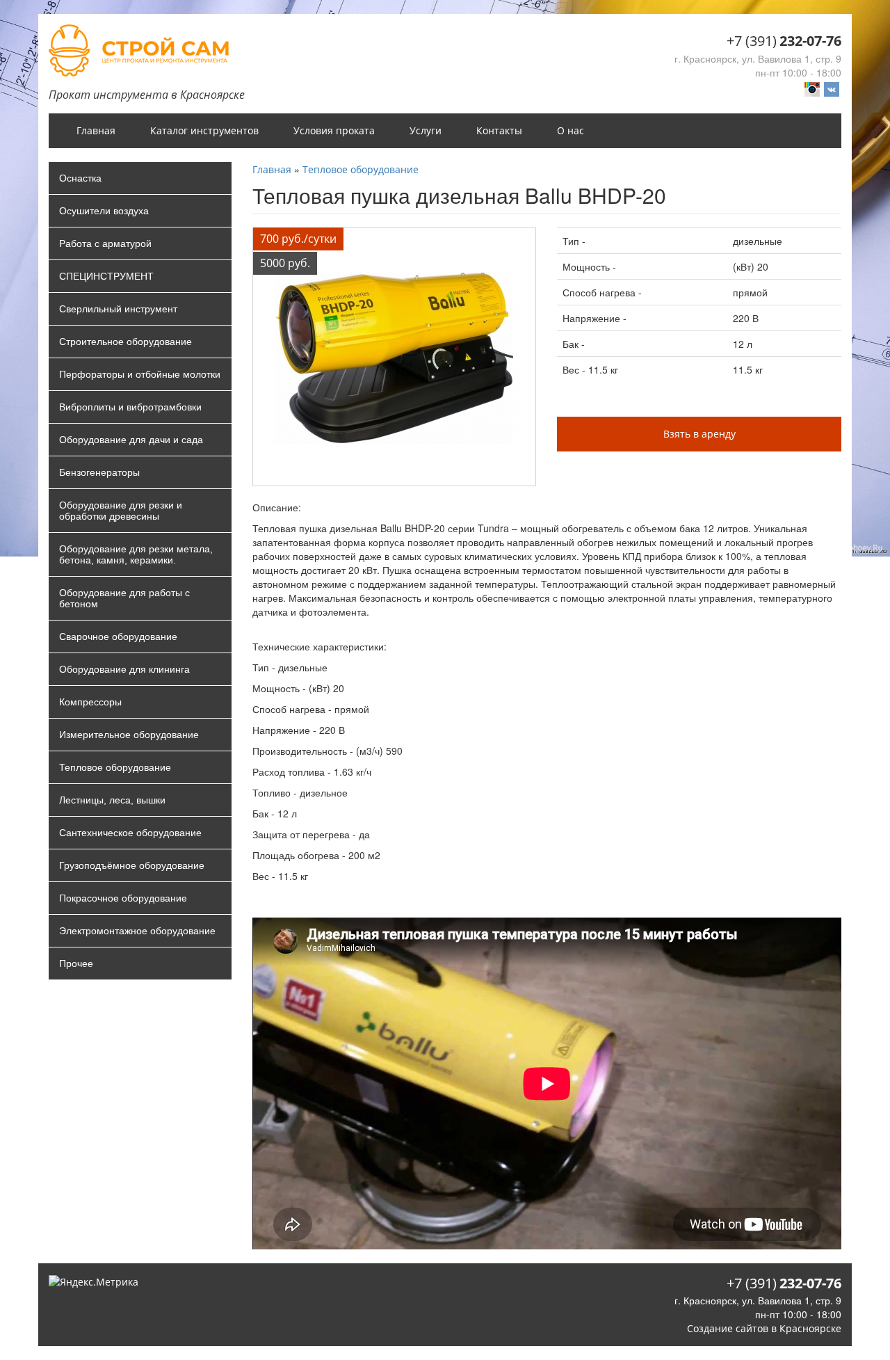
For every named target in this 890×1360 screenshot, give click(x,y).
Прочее (76, 963)
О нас (570, 130)
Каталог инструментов (204, 130)
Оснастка (80, 178)
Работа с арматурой (105, 243)
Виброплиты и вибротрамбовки (130, 407)
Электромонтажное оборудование (137, 930)
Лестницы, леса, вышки (112, 800)
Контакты (499, 130)
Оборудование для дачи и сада (131, 439)
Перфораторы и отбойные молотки (139, 374)
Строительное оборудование (125, 341)
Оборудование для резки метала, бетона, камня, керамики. (136, 554)
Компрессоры (90, 701)
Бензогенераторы (99, 472)
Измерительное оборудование (129, 734)
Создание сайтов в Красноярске (764, 1328)
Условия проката (334, 130)
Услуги (426, 130)
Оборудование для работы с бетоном (124, 598)
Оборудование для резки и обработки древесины (120, 510)
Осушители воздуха (104, 210)
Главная (95, 130)
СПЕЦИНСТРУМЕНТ (106, 276)
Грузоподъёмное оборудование (131, 865)
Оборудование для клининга (124, 669)
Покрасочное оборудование (123, 898)
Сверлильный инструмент (118, 308)
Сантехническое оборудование (130, 832)
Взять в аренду (699, 433)
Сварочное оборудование (118, 636)
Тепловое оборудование (115, 767)
